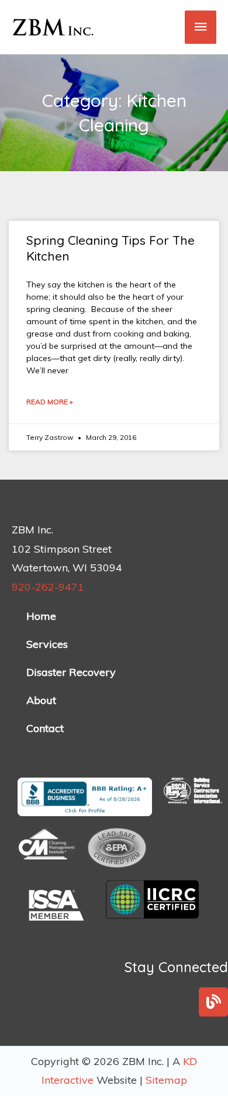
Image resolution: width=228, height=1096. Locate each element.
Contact (45, 728)
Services (47, 644)
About (41, 700)
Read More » (49, 401)
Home (41, 616)
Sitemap (166, 1080)
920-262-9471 (48, 587)
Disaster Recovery (71, 672)
